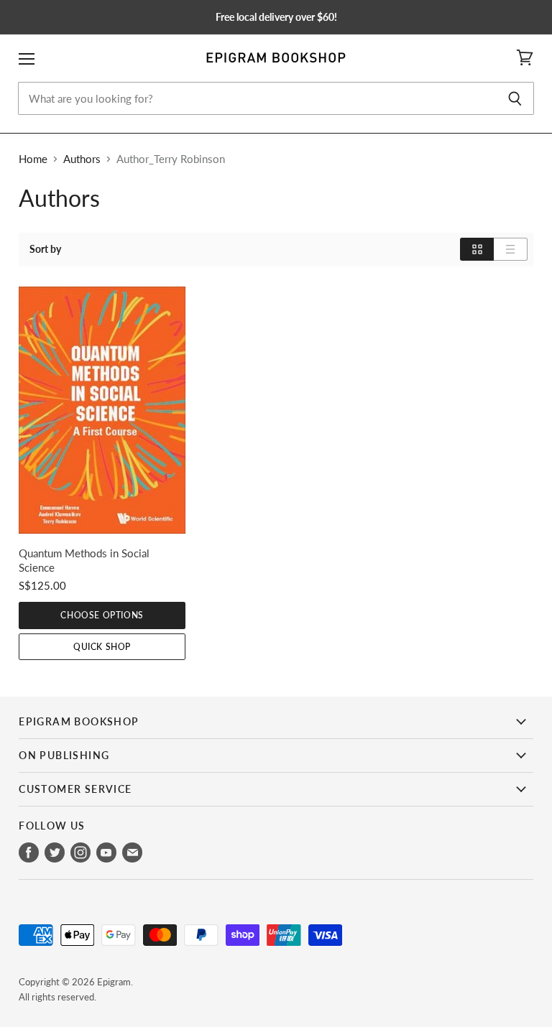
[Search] (515, 98)
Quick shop (102, 646)
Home (33, 159)
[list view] (511, 249)
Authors (82, 159)
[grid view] (477, 249)
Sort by (45, 249)
